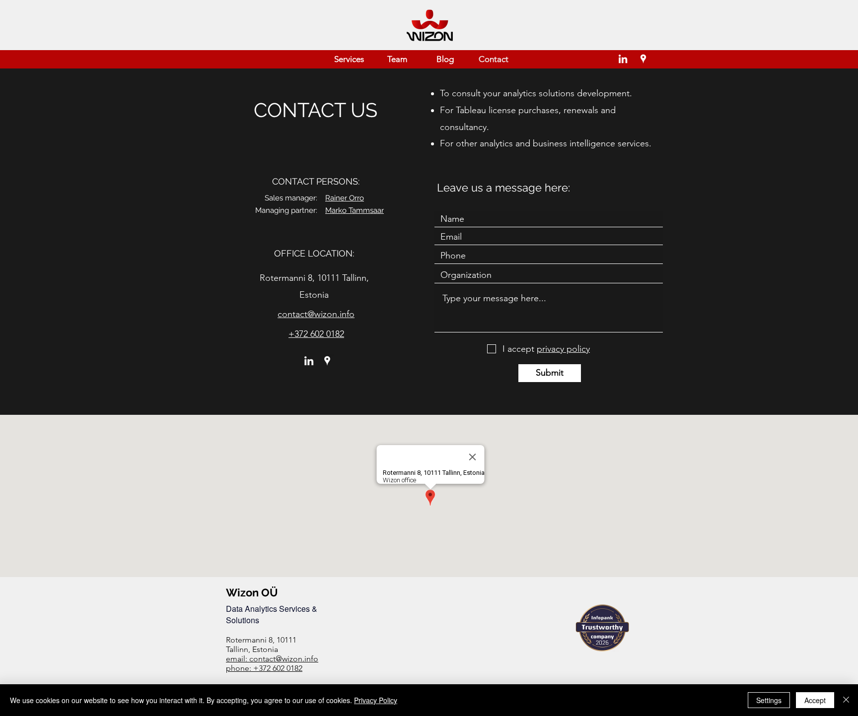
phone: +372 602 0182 (264, 668)
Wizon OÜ (252, 592)
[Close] (846, 700)
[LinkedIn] (623, 59)
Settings (769, 700)
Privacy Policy (375, 700)
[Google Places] (643, 59)
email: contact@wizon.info (272, 658)
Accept (815, 700)
